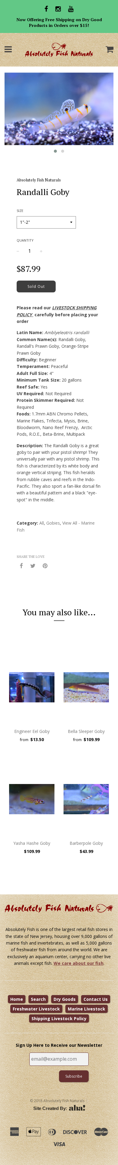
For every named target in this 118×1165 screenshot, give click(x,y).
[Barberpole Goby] (86, 799)
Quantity (25, 240)
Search (38, 999)
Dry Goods (65, 999)
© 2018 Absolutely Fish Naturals (57, 1100)
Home (16, 999)
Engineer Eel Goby (32, 731)
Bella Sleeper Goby (86, 731)
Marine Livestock (86, 1009)
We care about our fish (78, 963)
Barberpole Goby (86, 843)
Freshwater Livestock (36, 1009)
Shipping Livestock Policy (59, 1018)
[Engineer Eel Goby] (31, 687)
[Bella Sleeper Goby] (86, 687)
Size (20, 210)
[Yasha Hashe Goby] (31, 799)
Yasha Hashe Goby (31, 843)
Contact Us (96, 999)
